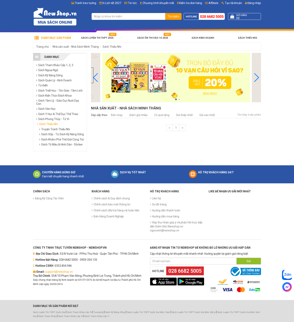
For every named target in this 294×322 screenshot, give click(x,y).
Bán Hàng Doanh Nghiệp (109, 216)
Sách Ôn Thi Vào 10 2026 (152, 37)
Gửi (249, 261)
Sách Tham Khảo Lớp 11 (97, 316)
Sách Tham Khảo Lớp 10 (79, 312)
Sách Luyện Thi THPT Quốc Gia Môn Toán (148, 312)
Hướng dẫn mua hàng (165, 216)
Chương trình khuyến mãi (158, 3)
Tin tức (132, 3)
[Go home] (55, 16)
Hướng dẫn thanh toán (166, 210)
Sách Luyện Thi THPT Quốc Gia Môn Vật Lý (194, 312)
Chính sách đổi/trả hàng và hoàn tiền (116, 210)
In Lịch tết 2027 (111, 3)
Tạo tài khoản (233, 3)
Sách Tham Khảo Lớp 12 (71, 316)
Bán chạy (117, 115)
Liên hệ (156, 198)
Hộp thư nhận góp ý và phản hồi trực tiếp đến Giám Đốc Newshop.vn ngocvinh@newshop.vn (176, 226)
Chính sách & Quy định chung (112, 198)
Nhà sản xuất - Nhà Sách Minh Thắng (76, 46)
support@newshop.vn (59, 271)
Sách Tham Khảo (47, 316)
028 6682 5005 (212, 16)
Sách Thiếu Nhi (247, 37)
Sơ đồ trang (159, 204)
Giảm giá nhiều (138, 115)
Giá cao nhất (207, 115)
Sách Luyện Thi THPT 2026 (97, 37)
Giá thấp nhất (184, 115)
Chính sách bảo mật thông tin (112, 204)
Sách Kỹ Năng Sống (115, 312)
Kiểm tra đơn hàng (190, 3)
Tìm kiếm (173, 16)
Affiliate (213, 3)
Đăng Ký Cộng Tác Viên (49, 198)
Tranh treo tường (85, 3)
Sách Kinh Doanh (203, 37)
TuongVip (98, 312)
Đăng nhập (254, 3)
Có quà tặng (161, 115)
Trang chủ (42, 46)
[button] (256, 77)
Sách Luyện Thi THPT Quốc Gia (49, 312)
